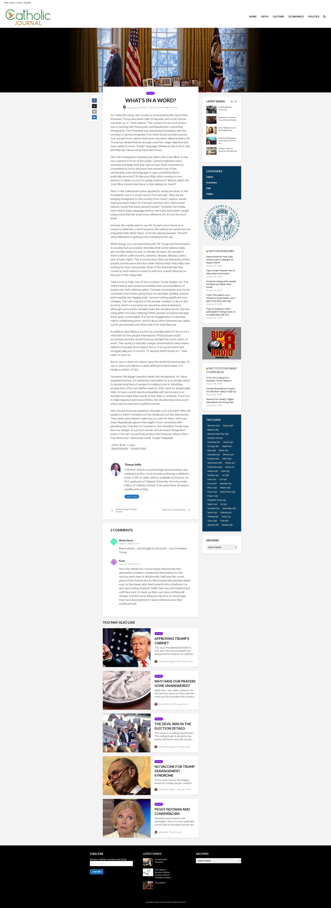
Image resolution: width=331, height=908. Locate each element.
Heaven (213, 471)
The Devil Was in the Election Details (173, 726)
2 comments (172, 107)
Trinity (226, 517)
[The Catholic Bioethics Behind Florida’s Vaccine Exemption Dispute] (211, 151)
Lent (212, 479)
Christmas (214, 442)
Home (253, 16)
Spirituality (229, 508)
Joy (225, 475)
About (6, 3)
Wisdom (213, 525)
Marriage (225, 484)
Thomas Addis (132, 108)
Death (226, 446)
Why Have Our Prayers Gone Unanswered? (175, 683)
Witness (227, 525)
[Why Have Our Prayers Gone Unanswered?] (127, 690)
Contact (19, 3)
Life (223, 479)
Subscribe (96, 872)
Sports (212, 512)
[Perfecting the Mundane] (211, 140)
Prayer (213, 496)
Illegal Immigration (120, 449)
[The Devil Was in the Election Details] (127, 732)
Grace (229, 467)
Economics (296, 16)
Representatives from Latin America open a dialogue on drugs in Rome (219, 259)
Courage (213, 446)
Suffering (226, 512)
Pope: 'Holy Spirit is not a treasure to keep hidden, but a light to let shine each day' (220, 298)
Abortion (214, 426)
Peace (212, 492)
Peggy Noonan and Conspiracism (172, 811)
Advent (228, 426)
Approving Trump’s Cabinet (172, 640)
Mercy (212, 488)
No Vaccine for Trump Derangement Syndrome (175, 770)
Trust (212, 521)
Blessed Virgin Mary (218, 434)
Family (229, 463)
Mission (225, 488)
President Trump (138, 449)
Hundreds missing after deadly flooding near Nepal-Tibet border (221, 284)
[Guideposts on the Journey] (211, 130)
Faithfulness (215, 463)
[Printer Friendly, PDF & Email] (123, 445)
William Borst (163, 832)
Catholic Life (215, 438)
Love (212, 484)
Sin (224, 504)
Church (228, 442)
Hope (225, 471)
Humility (213, 475)
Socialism (213, 508)
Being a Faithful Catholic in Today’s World (227, 109)
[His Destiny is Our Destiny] (211, 120)
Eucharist (213, 459)
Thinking (213, 517)
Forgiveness (215, 467)
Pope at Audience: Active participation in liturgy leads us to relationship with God (220, 312)
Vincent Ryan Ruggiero (167, 661)
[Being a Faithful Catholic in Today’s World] (211, 109)
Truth (224, 521)
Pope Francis (227, 492)
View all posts (131, 496)
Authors (12, 3)
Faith (264, 16)
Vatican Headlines (221, 251)
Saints (212, 504)
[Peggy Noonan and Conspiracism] (127, 818)
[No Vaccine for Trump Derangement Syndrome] (127, 775)
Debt (212, 450)
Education (214, 455)
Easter (223, 450)
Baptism (213, 430)
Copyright (27, 3)
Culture (278, 16)
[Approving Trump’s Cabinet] (127, 647)
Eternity (228, 455)
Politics (313, 16)
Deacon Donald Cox (165, 704)
